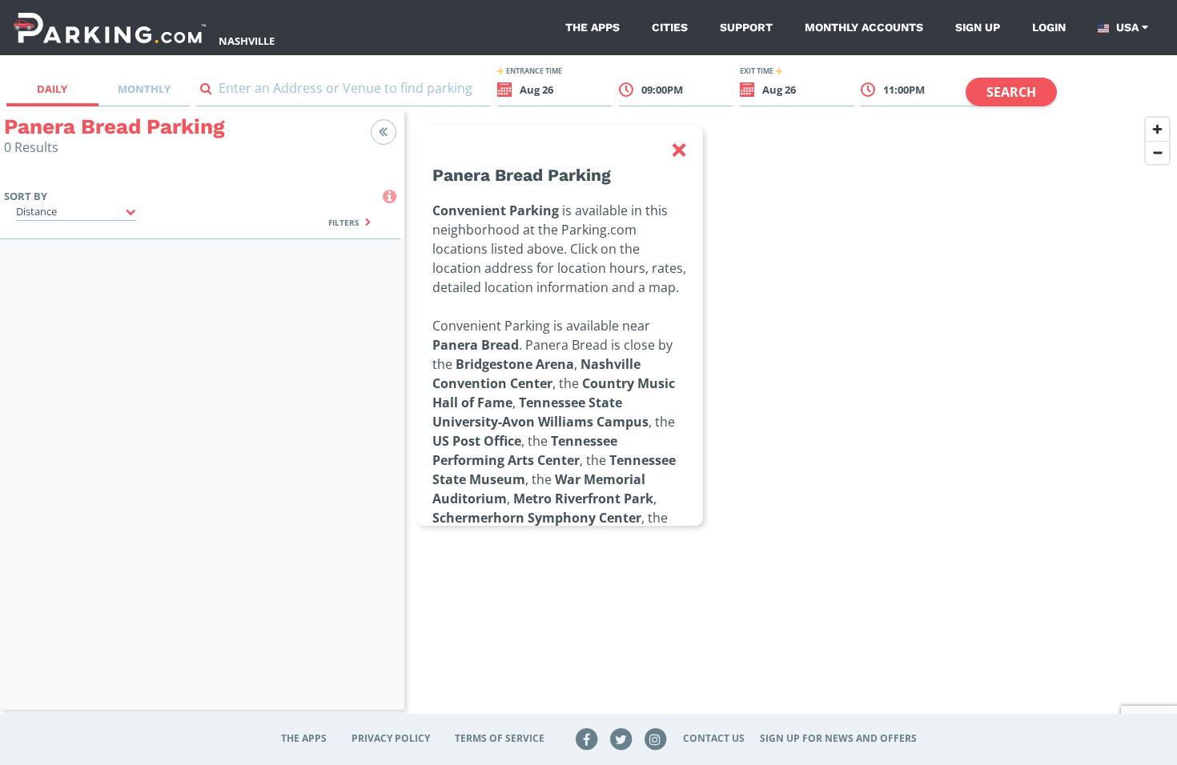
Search (1011, 92)
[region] (790, 420)
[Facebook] (587, 738)
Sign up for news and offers (838, 738)
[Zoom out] (1157, 152)
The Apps (592, 27)
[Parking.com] (110, 27)
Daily (52, 89)
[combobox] (343, 91)
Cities (670, 27)
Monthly (144, 89)
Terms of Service (499, 738)
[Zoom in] (1157, 129)
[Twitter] (621, 738)
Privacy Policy (390, 738)
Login (1049, 27)
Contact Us (714, 738)
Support (746, 27)
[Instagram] (655, 738)
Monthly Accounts (864, 27)
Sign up (977, 27)
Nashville (247, 41)
